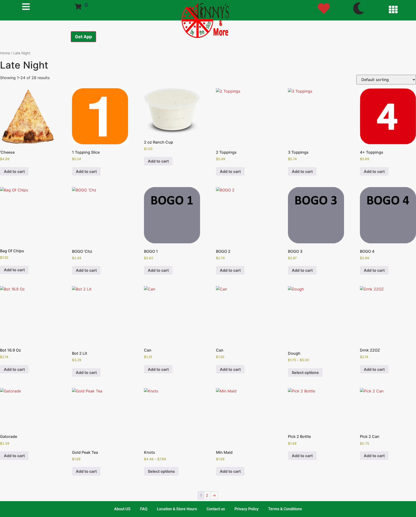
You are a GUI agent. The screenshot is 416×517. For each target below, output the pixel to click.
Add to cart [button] (14, 171)
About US (122, 509)
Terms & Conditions (285, 509)
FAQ (143, 509)
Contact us (216, 509)
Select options (305, 372)
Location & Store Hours (177, 509)
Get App (83, 36)
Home (5, 53)
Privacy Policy (246, 509)
